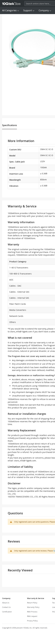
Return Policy (32, 603)
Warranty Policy (33, 607)
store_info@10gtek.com (21, 331)
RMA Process (32, 612)
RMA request (32, 616)
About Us (5, 603)
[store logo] (11, 3)
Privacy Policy (32, 621)
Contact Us (6, 607)
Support (27, 10)
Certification (7, 612)
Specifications (9, 125)
